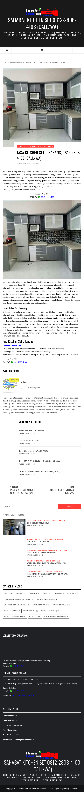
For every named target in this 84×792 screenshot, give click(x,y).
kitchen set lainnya (12, 611)
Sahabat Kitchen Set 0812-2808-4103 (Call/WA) (42, 23)
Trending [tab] (20, 514)
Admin (21, 164)
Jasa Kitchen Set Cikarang (27, 146)
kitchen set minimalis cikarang (22, 403)
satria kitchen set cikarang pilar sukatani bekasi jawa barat (36, 409)
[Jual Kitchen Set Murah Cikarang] (14, 527)
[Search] (77, 50)
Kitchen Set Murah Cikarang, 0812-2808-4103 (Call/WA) (39, 471)
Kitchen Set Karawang (62, 605)
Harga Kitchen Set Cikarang (36, 571)
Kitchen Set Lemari (30, 611)
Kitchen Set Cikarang (41, 605)
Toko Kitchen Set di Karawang (30, 440)
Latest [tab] (13, 514)
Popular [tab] (6, 514)
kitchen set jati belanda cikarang (49, 401)
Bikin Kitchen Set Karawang (14, 593)
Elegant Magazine (60, 788)
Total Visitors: (8, 735)
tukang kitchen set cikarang (45, 412)
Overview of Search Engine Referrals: (17, 740)
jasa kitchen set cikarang (40, 398)
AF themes (73, 788)
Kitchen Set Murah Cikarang (15, 617)
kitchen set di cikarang (26, 401)
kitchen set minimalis (45, 146)
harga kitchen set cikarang (18, 398)
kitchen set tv (35, 617)
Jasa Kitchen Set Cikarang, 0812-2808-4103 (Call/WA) (46, 563)
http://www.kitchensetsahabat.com (25, 189)
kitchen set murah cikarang (47, 403)
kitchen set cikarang (59, 398)
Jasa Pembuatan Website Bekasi (23, 695)
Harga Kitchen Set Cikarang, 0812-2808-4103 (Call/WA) (39, 461)
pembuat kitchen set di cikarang (48, 406)
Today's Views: (9, 715)
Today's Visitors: (9, 720)
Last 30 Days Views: (10, 725)
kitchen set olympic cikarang (22, 406)
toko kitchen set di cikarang (21, 412)
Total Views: (8, 730)
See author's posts (32, 387)
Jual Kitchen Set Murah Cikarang (31, 430)
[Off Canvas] (7, 50)
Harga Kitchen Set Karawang (65, 593)
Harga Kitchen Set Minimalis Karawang (33, 451)
